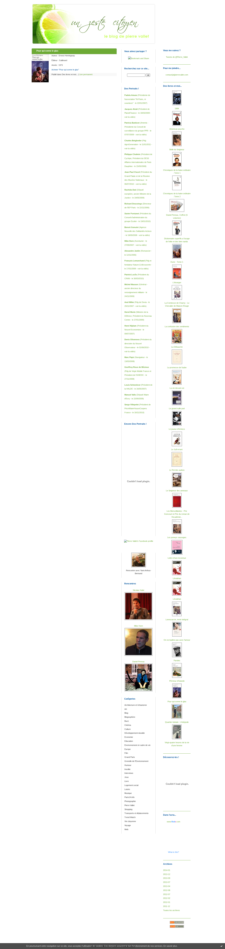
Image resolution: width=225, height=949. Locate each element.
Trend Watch (130, 817)
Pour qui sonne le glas (177, 701)
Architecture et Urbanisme (135, 705)
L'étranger (177, 282)
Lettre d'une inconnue (177, 558)
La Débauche (177, 347)
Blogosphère (129, 717)
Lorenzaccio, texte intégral (177, 619)
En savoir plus (170, 946)
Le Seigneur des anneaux (177, 491)
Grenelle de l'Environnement (136, 761)
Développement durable (134, 733)
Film (126, 753)
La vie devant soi (177, 388)
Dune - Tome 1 (177, 262)
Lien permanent (85, 74)
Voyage (127, 825)
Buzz (126, 721)
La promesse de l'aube (177, 367)
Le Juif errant (176, 449)
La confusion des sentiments (177, 326)
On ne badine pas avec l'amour (177, 640)
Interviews (128, 773)
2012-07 (166, 894)
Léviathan (177, 578)
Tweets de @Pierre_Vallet (177, 57)
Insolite (127, 769)
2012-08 (166, 890)
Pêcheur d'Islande (177, 681)
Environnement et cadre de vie (137, 745)
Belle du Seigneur (176, 149)
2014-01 (166, 870)
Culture (127, 729)
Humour (127, 765)
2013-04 (166, 886)
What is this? (173, 852)
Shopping (128, 809)
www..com (173, 822)
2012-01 (166, 902)
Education (128, 741)
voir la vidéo (129, 117)
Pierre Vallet (129, 805)
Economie (128, 737)
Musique (128, 793)
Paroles (177, 660)
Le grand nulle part (177, 408)
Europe (127, 749)
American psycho (176, 129)
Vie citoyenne (130, 821)
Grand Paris (129, 757)
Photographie (130, 801)
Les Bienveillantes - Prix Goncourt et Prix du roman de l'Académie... (176, 514)
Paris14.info (129, 797)
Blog (126, 713)
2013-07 (166, 882)
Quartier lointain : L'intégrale (177, 722)
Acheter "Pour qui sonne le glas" (65, 70)
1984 (177, 108)
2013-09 (166, 878)
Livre (126, 781)
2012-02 (166, 898)
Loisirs (127, 789)
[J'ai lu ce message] (221, 946)
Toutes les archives (171, 910)
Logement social (131, 785)
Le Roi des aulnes (177, 470)
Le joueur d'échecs (177, 429)
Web (126, 829)
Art (125, 709)
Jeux (126, 777)
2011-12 (166, 906)
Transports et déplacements (136, 813)
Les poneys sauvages (176, 537)
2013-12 (166, 874)
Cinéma (127, 725)
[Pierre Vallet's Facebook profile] (139, 541)
